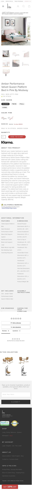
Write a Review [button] (17, 323)
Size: (6, 100)
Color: (6, 113)
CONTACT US (28, 1)
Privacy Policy (6, 469)
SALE (11, 435)
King (5, 107)
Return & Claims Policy (8, 472)
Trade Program (15, 456)
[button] (10, 487)
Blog (22, 456)
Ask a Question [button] (17, 327)
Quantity (5, 132)
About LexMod (6, 456)
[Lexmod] (9, 6)
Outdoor (19, 432)
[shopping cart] (28, 6)
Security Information (16, 469)
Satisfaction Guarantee (8, 476)
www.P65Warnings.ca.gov (9, 208)
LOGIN (2, 1)
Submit (15, 402)
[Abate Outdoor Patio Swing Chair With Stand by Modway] (8, 370)
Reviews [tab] (4, 331)
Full (22, 104)
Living (3, 432)
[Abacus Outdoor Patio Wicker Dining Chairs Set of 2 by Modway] (24, 360)
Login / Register (6, 446)
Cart (13, 446)
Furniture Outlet (13, 459)
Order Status (9, 1)
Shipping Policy (20, 472)
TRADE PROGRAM (18, 1)
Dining (8, 432)
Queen (6, 104)
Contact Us (5, 459)
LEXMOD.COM (6, 11)
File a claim (18, 446)
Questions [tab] (15, 331)
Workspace (5, 435)
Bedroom (13, 432)
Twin (14, 104)
